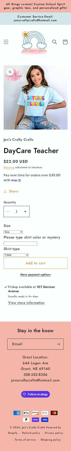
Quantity (10, 202)
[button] (6, 42)
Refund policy (31, 433)
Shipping (9, 167)
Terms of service (25, 439)
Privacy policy (54, 433)
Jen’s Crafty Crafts (33, 427)
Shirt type (12, 248)
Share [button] (13, 191)
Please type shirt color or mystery (32, 237)
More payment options (35, 275)
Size (7, 225)
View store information (26, 302)
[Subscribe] (58, 344)
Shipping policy (51, 439)
